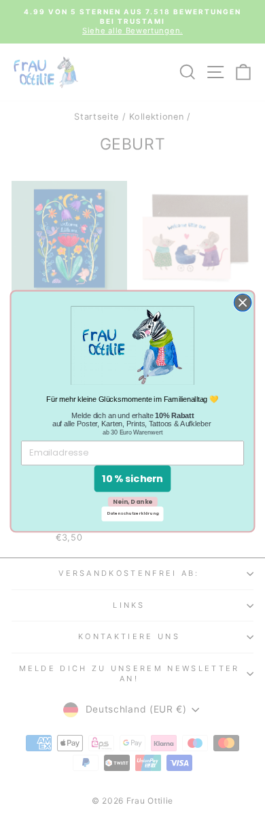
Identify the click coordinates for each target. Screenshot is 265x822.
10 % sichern (132, 478)
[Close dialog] (242, 302)
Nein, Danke (133, 501)
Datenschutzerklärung (133, 513)
